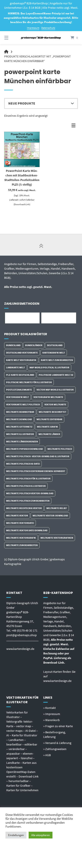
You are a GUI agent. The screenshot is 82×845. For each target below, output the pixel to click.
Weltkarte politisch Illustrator (26, 485)
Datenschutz (48, 27)
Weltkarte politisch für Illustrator (28, 478)
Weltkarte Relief (56, 508)
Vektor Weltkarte (55, 404)
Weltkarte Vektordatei (20, 522)
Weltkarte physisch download (24, 448)
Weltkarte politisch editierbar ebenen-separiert (35, 471)
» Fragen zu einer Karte (58, 726)
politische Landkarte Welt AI (56, 374)
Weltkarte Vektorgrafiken (56, 537)
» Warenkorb (51, 720)
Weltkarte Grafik (47, 426)
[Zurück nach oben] (41, 245)
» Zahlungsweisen (54, 749)
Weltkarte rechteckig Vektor (24, 508)
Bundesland (13, 345)
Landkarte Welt (15, 367)
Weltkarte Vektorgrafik (21, 537)
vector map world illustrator (55, 389)
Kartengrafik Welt (53, 352)
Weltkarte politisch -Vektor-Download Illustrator (37, 456)
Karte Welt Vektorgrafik (21, 360)
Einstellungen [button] (16, 835)
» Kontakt (49, 708)
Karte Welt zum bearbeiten (57, 360)
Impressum (33, 27)
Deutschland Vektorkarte (22, 352)
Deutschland (55, 345)
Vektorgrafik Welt (17, 397)
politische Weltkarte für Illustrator (29, 382)
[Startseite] (41, 37)
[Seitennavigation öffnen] (11, 37)
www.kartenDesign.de (57, 681)
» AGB (47, 755)
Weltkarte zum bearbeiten (22, 545)
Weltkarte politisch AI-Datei (23, 463)
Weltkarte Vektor (17, 515)
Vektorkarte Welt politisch (23, 404)
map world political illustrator (49, 367)
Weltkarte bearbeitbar (20, 411)
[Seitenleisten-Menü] (74, 126)
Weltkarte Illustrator (20, 434)
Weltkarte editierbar (49, 419)
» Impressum (51, 714)
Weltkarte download (19, 419)
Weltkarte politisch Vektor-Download (29, 493)
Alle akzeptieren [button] (40, 835)
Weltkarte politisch (59, 448)
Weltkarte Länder (49, 434)
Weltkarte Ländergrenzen (22, 441)
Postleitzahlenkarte (19, 389)
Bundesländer (33, 345)
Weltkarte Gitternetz (19, 426)
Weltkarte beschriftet (52, 411)
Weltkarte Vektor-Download (50, 515)
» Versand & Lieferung (57, 743)
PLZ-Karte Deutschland (20, 374)
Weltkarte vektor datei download (26, 530)
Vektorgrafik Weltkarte (48, 397)
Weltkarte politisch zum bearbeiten (27, 500)
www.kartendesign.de (20, 649)
